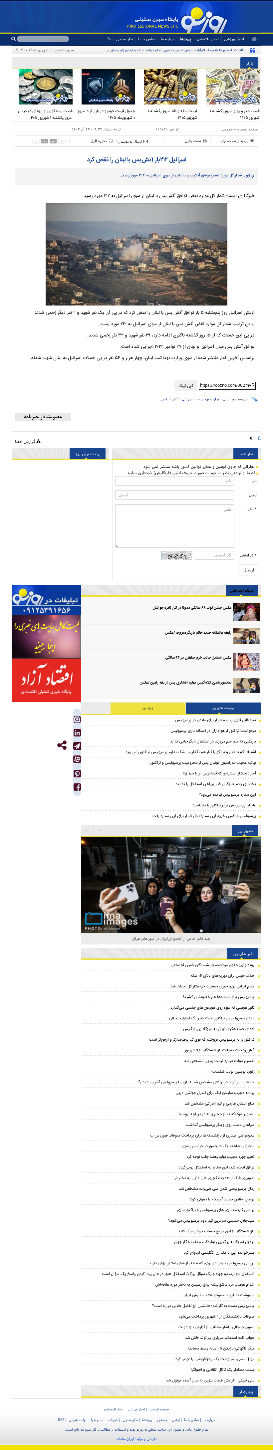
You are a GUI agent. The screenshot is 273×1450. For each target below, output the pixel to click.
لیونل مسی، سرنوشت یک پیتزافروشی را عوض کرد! (214, 1359)
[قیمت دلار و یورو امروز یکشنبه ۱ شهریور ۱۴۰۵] (230, 86)
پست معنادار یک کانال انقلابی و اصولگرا (222, 1369)
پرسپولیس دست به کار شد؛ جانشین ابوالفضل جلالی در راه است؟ (203, 1306)
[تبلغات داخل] (46, 600)
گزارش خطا (25, 441)
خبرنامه (113, 1419)
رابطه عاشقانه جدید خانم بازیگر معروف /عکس (198, 633)
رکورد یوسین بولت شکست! (232, 1071)
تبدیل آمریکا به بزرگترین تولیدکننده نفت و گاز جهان (214, 1242)
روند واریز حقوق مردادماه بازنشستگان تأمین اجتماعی (212, 965)
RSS (61, 1419)
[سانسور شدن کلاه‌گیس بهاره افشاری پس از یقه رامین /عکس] (246, 687)
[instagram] (77, 721)
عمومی (227, 129)
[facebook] (77, 788)
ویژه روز (147, 708)
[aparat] (77, 759)
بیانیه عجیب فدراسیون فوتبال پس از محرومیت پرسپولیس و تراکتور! (202, 762)
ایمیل (253, 495)
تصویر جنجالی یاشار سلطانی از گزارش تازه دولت (216, 1327)
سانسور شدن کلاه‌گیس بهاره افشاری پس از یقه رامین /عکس (185, 683)
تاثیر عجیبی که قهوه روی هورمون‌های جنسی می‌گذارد (212, 1007)
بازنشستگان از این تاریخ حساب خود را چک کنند (216, 1231)
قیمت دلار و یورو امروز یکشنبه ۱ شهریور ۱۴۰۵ (235, 114)
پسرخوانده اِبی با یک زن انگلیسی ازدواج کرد (219, 1252)
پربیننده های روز (223, 708)
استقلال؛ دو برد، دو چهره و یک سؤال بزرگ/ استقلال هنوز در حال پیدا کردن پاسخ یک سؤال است (178, 1274)
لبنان (226, 399)
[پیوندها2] (46, 636)
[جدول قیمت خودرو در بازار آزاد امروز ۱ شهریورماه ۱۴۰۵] (105, 86)
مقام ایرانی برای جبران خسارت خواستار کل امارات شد (212, 986)
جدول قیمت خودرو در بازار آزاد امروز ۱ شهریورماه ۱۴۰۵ (106, 114)
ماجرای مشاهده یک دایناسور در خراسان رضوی (217, 1146)
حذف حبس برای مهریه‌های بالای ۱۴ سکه (222, 975)
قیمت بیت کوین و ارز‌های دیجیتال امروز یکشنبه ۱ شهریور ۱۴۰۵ (45, 114)
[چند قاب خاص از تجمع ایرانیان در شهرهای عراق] (171, 862)
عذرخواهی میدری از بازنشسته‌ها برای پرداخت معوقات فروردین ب (202, 1135)
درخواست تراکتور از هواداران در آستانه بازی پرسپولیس (213, 730)
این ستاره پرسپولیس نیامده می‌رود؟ (227, 794)
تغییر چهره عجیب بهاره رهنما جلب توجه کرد (220, 1156)
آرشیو (176, 1419)
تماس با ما (146, 39)
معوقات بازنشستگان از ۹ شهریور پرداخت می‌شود (216, 1316)
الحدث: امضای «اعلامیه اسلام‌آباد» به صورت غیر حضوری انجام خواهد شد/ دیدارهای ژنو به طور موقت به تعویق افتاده (161, 50)
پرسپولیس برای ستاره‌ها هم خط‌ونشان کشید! (218, 997)
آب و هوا (97, 1419)
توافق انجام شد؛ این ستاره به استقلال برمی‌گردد (216, 1167)
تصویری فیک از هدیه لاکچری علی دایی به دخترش (213, 1178)
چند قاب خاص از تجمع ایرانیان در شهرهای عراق (171, 938)
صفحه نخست (247, 129)
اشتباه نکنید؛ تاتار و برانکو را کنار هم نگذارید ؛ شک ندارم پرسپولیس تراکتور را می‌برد (191, 752)
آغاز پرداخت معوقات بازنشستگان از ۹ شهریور (219, 1050)
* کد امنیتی (248, 555)
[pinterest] (77, 775)
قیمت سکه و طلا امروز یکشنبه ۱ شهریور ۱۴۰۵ (172, 114)
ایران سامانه (125, 1438)
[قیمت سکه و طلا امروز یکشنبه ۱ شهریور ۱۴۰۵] (167, 86)
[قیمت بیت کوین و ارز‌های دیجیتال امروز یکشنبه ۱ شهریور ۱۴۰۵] (43, 86)
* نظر (252, 509)
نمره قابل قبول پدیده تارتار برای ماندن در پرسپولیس (215, 720)
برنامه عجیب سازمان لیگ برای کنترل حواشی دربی (214, 1093)
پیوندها (185, 39)
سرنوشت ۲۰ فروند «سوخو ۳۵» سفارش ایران (218, 1295)
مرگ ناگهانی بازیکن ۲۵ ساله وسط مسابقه (220, 1348)
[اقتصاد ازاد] (46, 680)
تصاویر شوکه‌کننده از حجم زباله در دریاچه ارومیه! (216, 1114)
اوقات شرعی (78, 1419)
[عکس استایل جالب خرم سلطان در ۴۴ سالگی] (246, 662)
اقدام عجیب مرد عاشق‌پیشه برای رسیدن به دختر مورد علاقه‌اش (204, 1284)
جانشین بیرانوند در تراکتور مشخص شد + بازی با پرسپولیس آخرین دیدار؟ (196, 1082)
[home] (252, 39)
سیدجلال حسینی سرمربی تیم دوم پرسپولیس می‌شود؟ (211, 1220)
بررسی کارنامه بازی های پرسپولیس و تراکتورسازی (215, 1210)
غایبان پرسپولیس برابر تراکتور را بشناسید (224, 805)
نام (254, 481)
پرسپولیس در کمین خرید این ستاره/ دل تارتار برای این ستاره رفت (204, 816)
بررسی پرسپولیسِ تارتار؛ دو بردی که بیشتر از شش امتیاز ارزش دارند (201, 1263)
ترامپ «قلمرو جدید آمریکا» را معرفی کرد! (222, 1199)
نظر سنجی (124, 39)
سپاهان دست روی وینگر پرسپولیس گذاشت (220, 1125)
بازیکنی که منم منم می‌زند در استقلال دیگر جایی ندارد (213, 741)
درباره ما (167, 39)
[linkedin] (77, 734)
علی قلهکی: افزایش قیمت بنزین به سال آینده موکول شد (210, 1380)
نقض (164, 399)
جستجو (162, 1419)
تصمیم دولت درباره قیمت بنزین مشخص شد (219, 1061)
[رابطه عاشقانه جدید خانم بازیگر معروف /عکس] (246, 637)
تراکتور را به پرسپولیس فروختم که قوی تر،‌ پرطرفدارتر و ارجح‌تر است (201, 1039)
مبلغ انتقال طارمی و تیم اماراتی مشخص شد (219, 1103)
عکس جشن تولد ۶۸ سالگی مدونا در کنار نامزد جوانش (191, 608)
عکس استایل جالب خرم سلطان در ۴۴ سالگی (198, 658)
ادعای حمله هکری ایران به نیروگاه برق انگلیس (218, 1029)
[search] (14, 39)
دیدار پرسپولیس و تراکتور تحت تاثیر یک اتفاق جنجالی (211, 1018)
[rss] (109, 38)
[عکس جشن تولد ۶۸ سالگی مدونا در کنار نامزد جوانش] (246, 612)
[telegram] (77, 746)
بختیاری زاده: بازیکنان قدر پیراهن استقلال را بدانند (215, 784)
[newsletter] (43, 417)
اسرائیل (187, 399)
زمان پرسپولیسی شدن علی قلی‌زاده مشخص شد (216, 1188)
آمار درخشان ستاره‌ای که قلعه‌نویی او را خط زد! (219, 773)
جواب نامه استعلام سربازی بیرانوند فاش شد (219, 1338)
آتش (175, 399)
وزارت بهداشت (208, 399)
